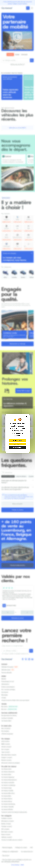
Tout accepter (17, 440)
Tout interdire (17, 444)
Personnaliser (17, 447)
